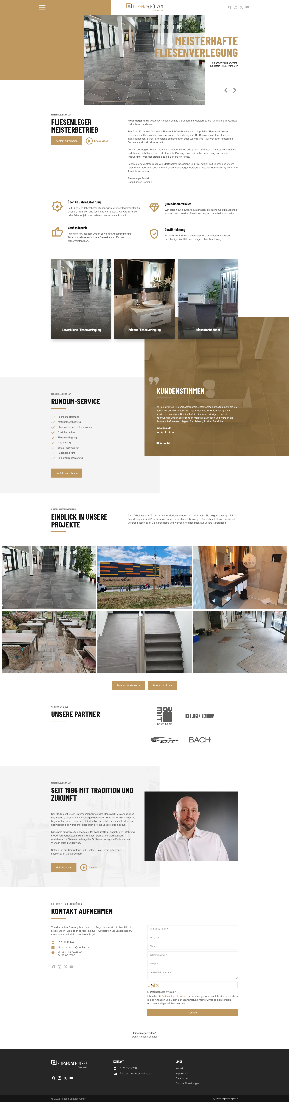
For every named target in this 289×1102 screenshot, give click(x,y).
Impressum (182, 1073)
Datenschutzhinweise (174, 996)
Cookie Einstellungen (187, 1083)
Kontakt (180, 1068)
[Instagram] (235, 7)
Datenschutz (183, 1078)
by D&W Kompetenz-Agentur (225, 1098)
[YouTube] (247, 7)
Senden (192, 1012)
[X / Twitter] (241, 7)
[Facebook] (229, 7)
